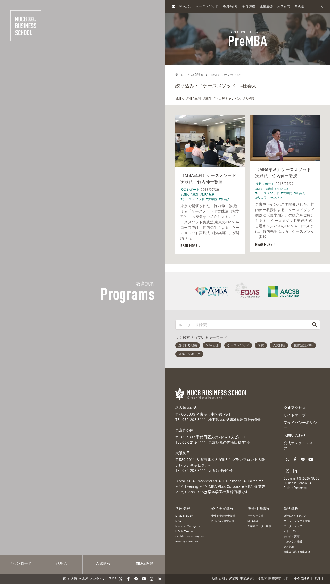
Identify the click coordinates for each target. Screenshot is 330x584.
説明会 (61, 563)
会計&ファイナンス (295, 515)
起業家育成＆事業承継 (297, 551)
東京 (66, 578)
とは (185, 6)
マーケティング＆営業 (297, 521)
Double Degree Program (189, 536)
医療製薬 (274, 578)
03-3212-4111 (194, 442)
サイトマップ (295, 415)
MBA (178, 521)
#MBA (179, 98)
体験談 (144, 564)
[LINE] (136, 579)
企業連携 (266, 6)
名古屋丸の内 (186, 407)
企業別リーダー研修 (259, 526)
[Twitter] (121, 579)
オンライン (98, 578)
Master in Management (189, 526)
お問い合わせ (295, 435)
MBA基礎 (253, 521)
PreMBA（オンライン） (226, 75)
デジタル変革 (292, 536)
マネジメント (292, 531)
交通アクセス (295, 407)
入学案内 (283, 6)
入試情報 (103, 563)
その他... (301, 6)
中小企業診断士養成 (223, 515)
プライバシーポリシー (300, 425)
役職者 (262, 578)
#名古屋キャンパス (227, 98)
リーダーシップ (293, 526)
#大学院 (248, 98)
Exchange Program (186, 541)
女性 (286, 578)
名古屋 (83, 578)
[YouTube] (144, 579)
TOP (181, 75)
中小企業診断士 (302, 578)
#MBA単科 (193, 98)
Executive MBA (184, 515)
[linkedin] (159, 579)
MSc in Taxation (184, 531)
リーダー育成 (255, 515)
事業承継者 (248, 578)
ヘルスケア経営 (293, 541)
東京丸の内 (184, 430)
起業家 (233, 578)
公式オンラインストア (300, 445)
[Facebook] (128, 579)
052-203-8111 (194, 420)
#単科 (207, 98)
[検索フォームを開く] (321, 7)
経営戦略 (289, 546)
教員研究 (230, 6)
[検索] (314, 324)
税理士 (319, 578)
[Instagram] (151, 579)
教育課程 (248, 6)
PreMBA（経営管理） (224, 521)
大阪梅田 (182, 453)
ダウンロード (21, 563)
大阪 (74, 578)
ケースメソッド (207, 6)
